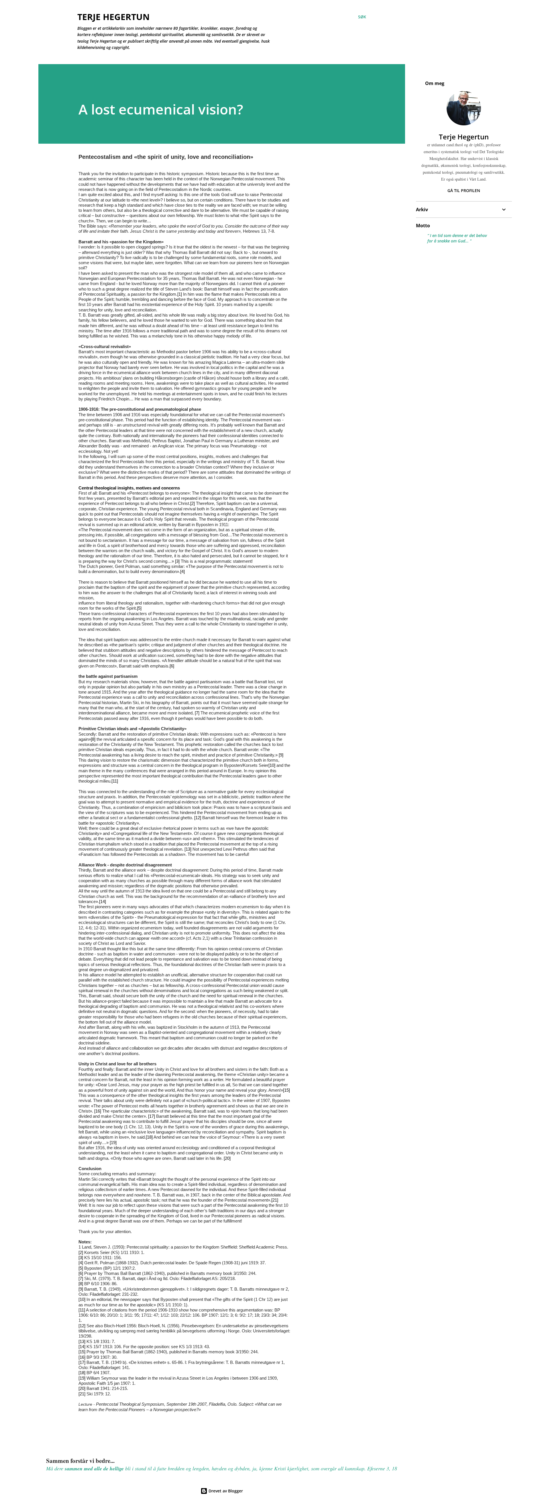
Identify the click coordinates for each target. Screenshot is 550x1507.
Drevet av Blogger (225, 1491)
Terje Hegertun (113, 17)
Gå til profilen (463, 190)
